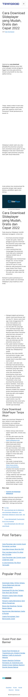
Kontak (20, 687)
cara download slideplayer (10, 512)
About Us (11, 690)
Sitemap (17, 690)
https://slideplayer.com (13, 440)
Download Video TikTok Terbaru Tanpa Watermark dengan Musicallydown (13, 585)
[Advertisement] (14, 49)
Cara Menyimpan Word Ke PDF (13, 549)
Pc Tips (6, 508)
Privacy (15, 687)
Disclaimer (9, 687)
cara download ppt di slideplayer (14, 510)
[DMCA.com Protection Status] (6, 678)
